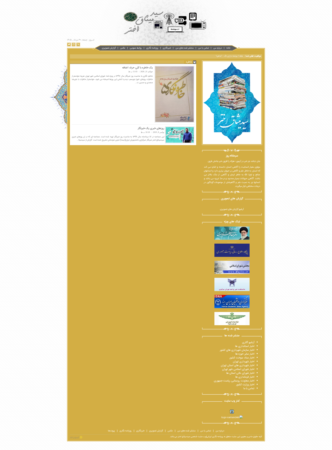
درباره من (217, 48)
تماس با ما (248, 388)
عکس (122, 48)
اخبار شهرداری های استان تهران (237, 365)
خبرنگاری (167, 48)
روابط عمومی (136, 48)
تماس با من (203, 48)
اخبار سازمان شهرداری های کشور (237, 350)
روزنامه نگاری (152, 48)
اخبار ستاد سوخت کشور (241, 358)
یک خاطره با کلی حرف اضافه (137, 67)
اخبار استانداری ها (244, 346)
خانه (228, 48)
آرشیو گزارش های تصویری (232, 209)
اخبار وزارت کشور (245, 384)
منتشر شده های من (184, 48)
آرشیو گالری (248, 342)
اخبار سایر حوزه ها (244, 354)
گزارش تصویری (109, 48)
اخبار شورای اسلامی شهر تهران (238, 369)
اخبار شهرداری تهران (243, 361)
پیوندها (111, 431)
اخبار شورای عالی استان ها (240, 373)
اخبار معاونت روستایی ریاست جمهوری (234, 381)
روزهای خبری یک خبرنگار (151, 128)
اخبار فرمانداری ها (244, 377)
